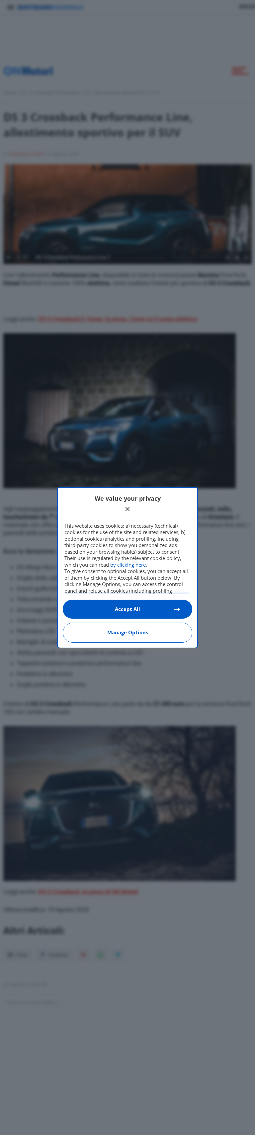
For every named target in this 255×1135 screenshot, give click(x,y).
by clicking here (128, 564)
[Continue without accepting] (127, 509)
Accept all (127, 609)
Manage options (127, 632)
